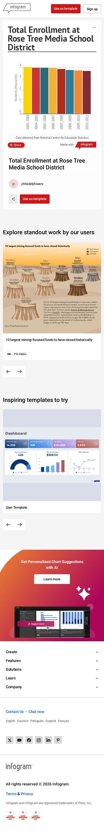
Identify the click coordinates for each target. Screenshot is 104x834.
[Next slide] (19, 371)
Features (13, 660)
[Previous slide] (8, 371)
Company (14, 687)
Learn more (52, 579)
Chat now (36, 711)
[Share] (13, 199)
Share (17, 145)
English (10, 721)
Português (37, 721)
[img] (27, 90)
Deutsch (22, 721)
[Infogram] (16, 8)
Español (50, 721)
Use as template (66, 8)
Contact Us (15, 711)
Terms (11, 793)
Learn (11, 678)
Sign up (92, 9)
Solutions (13, 669)
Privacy (27, 793)
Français (63, 721)
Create (11, 652)
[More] (94, 27)
